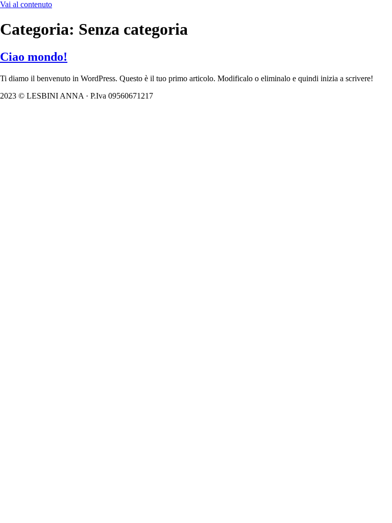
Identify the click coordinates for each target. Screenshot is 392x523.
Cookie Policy (182, 95)
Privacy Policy (236, 95)
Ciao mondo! (33, 56)
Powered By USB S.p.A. (309, 95)
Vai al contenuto (26, 4)
